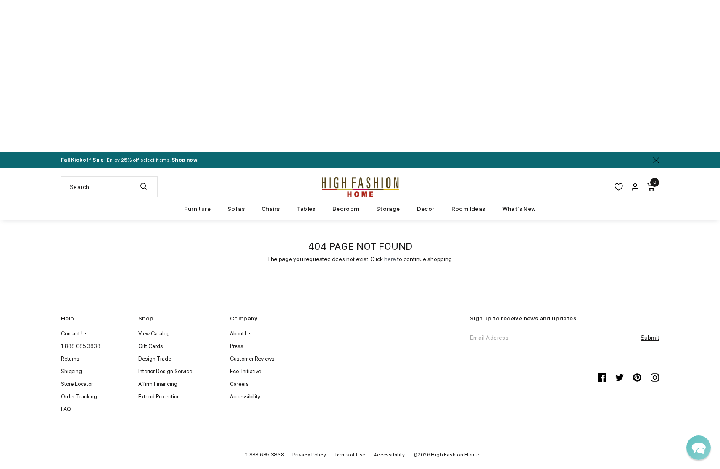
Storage (388, 208)
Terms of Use (350, 455)
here (390, 259)
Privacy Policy (309, 455)
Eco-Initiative (245, 371)
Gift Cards (150, 346)
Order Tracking (79, 396)
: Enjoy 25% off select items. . (129, 160)
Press (236, 346)
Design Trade (154, 359)
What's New (519, 208)
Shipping (71, 371)
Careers (239, 384)
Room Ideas (468, 208)
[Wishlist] (618, 187)
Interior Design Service (165, 371)
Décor (426, 208)
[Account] (635, 186)
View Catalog (154, 333)
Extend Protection (159, 396)
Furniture (197, 208)
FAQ (66, 409)
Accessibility (245, 396)
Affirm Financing (157, 384)
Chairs (270, 208)
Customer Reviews (252, 359)
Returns (70, 359)
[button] (698, 447)
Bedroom (345, 208)
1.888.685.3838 (80, 346)
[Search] (144, 187)
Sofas (236, 208)
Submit (650, 337)
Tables (305, 208)
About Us (241, 333)
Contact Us (74, 333)
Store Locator (77, 384)
